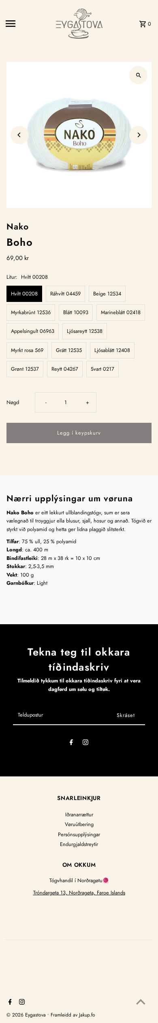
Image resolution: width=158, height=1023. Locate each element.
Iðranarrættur (79, 814)
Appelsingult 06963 (32, 331)
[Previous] (20, 135)
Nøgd (12, 402)
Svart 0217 (102, 369)
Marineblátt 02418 (121, 312)
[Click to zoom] (138, 75)
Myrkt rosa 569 (27, 350)
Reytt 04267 (64, 369)
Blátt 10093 (75, 312)
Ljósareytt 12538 (84, 331)
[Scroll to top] (141, 1001)
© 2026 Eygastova (26, 1015)
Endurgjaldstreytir (79, 844)
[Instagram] (85, 743)
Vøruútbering (79, 824)
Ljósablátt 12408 (112, 350)
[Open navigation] (28, 23)
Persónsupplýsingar (79, 834)
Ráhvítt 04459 (65, 293)
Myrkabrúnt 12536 (31, 312)
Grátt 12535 (69, 350)
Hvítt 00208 (24, 293)
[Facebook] (71, 743)
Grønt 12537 (25, 369)
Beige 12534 (107, 293)
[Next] (138, 135)
